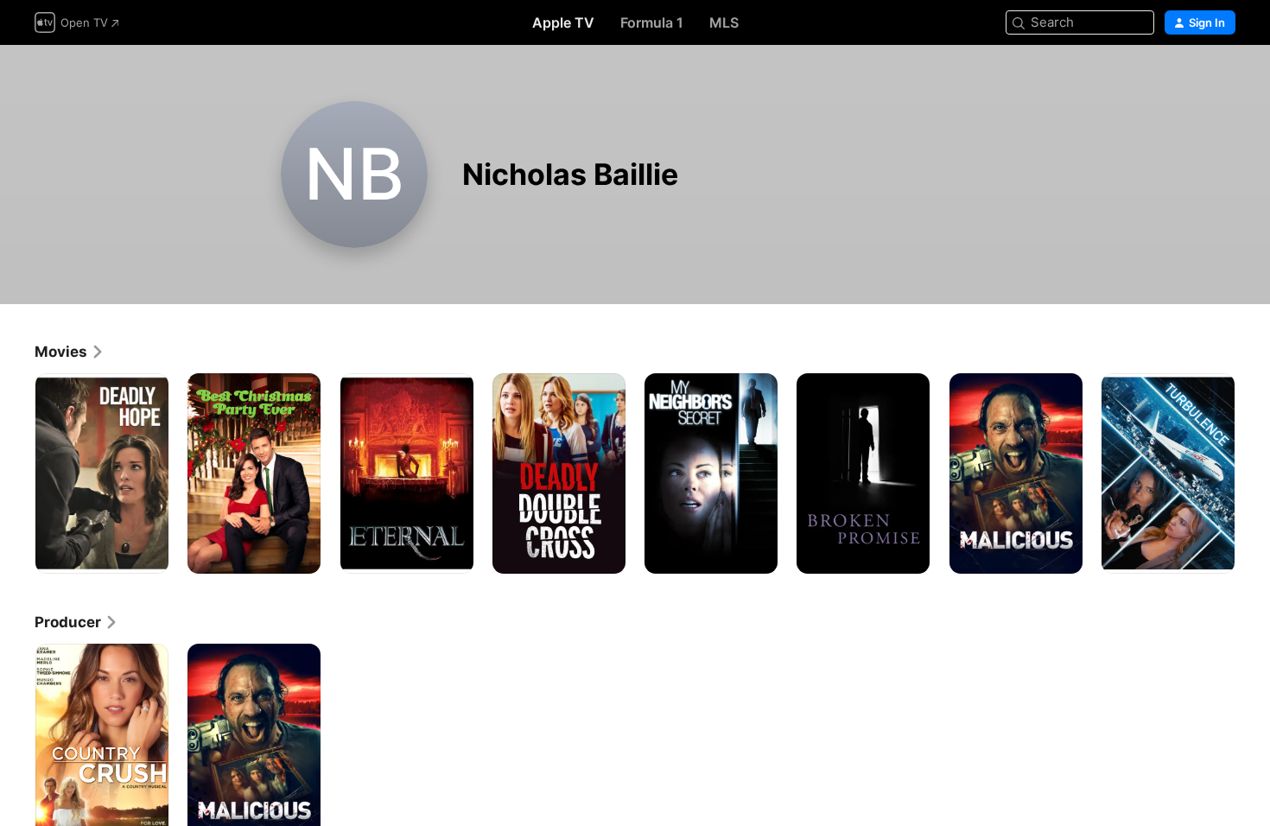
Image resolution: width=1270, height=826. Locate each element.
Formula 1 (651, 22)
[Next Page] (1253, 473)
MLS (724, 22)
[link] (70, 351)
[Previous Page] (17, 473)
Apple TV (563, 22)
